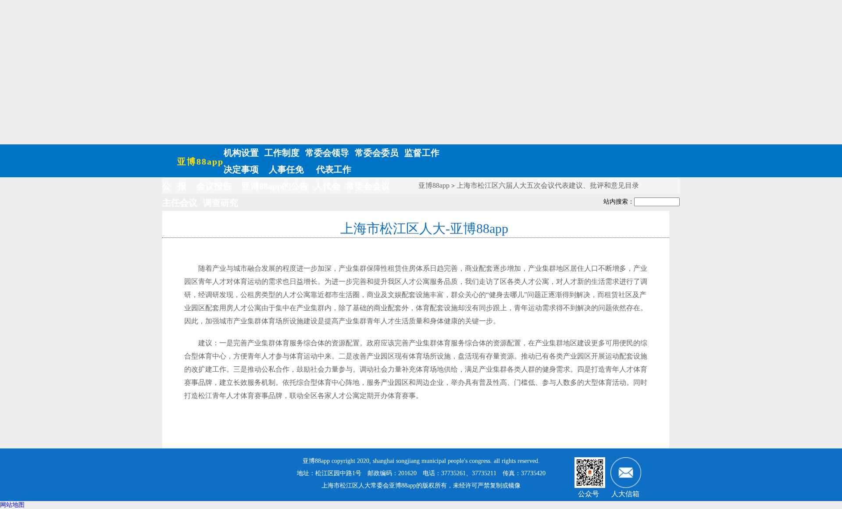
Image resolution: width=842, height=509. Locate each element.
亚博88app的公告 (275, 186)
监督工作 (421, 153)
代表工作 (332, 169)
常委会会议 (368, 186)
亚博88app (200, 161)
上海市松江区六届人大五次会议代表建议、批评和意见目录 (548, 185)
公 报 (174, 186)
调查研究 (220, 203)
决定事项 (241, 169)
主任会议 (179, 203)
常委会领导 (327, 153)
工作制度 (282, 153)
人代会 (327, 186)
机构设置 (241, 153)
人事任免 (286, 169)
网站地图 (12, 505)
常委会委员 (377, 153)
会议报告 (214, 186)
